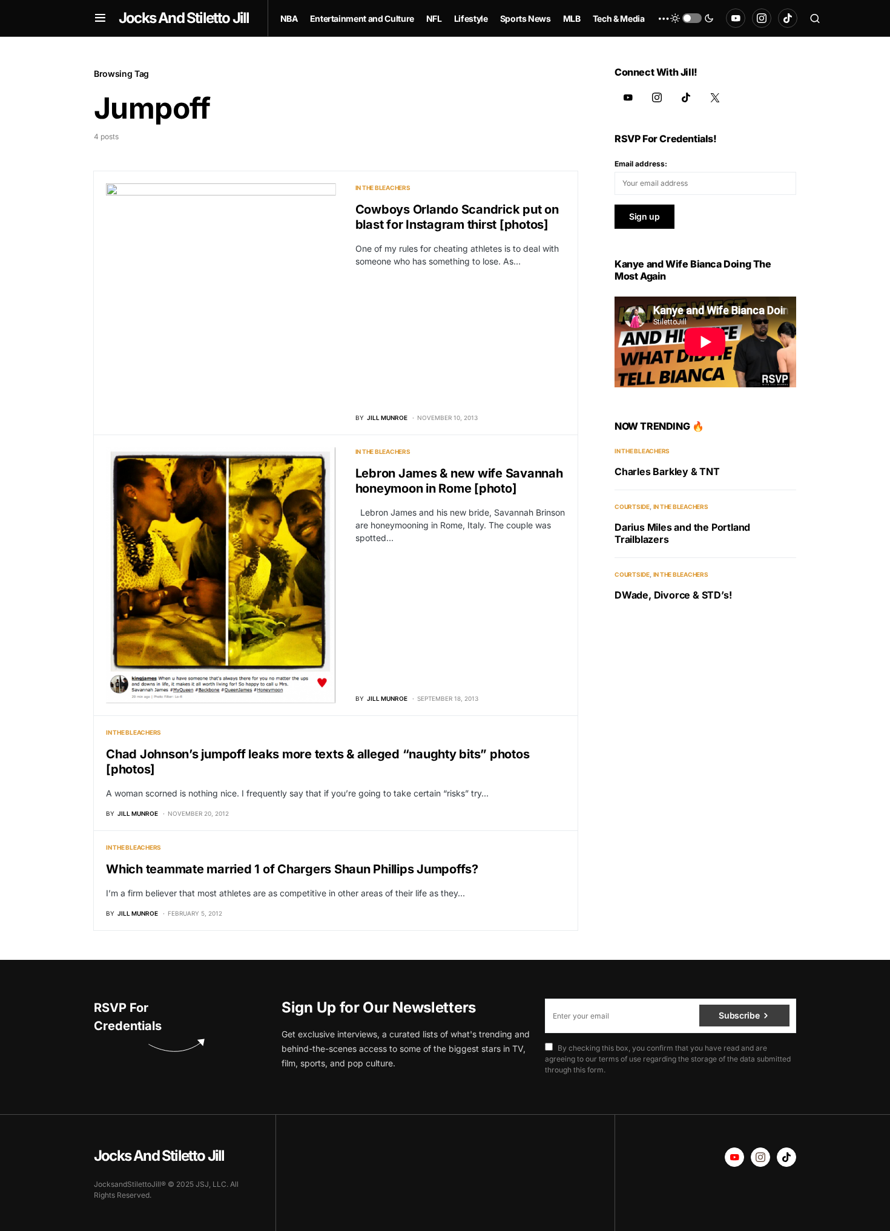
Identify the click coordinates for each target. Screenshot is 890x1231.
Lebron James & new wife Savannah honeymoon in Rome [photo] (459, 481)
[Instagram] (761, 18)
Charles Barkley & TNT (667, 471)
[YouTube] (735, 18)
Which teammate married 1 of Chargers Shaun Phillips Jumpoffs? (292, 869)
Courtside (632, 506)
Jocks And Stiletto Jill (184, 18)
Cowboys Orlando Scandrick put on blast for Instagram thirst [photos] (457, 217)
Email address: (641, 163)
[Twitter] (715, 97)
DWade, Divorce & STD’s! (673, 595)
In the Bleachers (382, 187)
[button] (100, 18)
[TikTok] (787, 18)
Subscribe (739, 1015)
